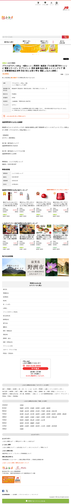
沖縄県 (21, 429)
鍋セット (35, 393)
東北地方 (4, 408)
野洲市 (13, 63)
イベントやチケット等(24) (10, 312)
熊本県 (38, 426)
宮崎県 (48, 426)
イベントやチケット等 (56, 389)
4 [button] (38, 54)
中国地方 (4, 420)
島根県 (27, 420)
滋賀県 (9, 63)
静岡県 (37, 249)
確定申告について (7, 453)
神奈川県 (54, 411)
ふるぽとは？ (31, 441)
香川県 (27, 423)
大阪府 (38, 417)
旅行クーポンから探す (27, 42)
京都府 (4, 249)
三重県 (21, 417)
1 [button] (33, 54)
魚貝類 (15, 389)
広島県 (38, 420)
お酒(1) (5, 308)
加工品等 (4, 391)
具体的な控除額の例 (37, 459)
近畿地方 (4, 63)
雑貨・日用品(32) (8, 342)
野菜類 (41, 389)
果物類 (9, 389)
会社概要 (15, 494)
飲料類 (11, 391)
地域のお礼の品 (14, 393)
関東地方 (4, 411)
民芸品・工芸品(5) (8, 353)
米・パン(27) (6, 304)
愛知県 (64, 414)
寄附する (56, 3)
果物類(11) (6, 293)
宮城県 (32, 408)
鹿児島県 (54, 426)
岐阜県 (54, 414)
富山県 (27, 414)
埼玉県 (38, 411)
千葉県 (43, 411)
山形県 (43, 408)
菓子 (16, 391)
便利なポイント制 (20, 441)
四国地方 (4, 423)
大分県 (43, 426)
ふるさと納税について (8, 447)
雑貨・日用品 (51, 391)
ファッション (60, 391)
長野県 (48, 414)
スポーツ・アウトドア (61, 393)
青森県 (21, 408)
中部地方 (38, 247)
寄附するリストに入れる (36, 501)
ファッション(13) (8, 346)
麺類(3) (5, 327)
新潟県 (21, 414)
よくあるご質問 (45, 3)
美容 (35, 391)
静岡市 (41, 249)
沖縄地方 (4, 428)
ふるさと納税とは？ (7, 441)
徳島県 (21, 423)
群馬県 (32, 411)
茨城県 (21, 411)
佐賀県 (27, 426)
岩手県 (27, 408)
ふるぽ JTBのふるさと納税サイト (7, 16)
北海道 (21, 405)
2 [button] (35, 54)
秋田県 (38, 408)
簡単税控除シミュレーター (9, 459)
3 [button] (37, 54)
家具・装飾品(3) (7, 330)
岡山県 (32, 420)
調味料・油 (42, 391)
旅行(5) (5, 289)
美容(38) (5, 334)
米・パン (24, 389)
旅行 (3, 389)
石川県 (32, 414)
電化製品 (15, 396)
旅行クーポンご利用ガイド (44, 42)
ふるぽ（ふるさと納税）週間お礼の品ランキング (15, 462)
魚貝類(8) (5, 297)
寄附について (44, 447)
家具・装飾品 (28, 391)
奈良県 (48, 417)
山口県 (43, 420)
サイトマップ (35, 494)
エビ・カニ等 (33, 389)
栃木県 (27, 411)
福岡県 (21, 426)
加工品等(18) (6, 315)
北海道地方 (5, 405)
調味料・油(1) (7, 338)
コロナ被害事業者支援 (47, 393)
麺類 (21, 391)
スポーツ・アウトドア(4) (10, 349)
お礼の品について (21, 447)
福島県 (48, 408)
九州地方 (4, 426)
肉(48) (4, 300)
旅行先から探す (8, 42)
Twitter (7, 491)
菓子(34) (5, 323)
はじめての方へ (37, 3)
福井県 (38, 414)
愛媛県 (32, 423)
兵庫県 (43, 417)
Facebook (3, 491)
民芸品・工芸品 (6, 396)
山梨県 (43, 414)
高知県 (38, 423)
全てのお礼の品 (62, 42)
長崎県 (32, 426)
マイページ (51, 3)
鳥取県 (21, 420)
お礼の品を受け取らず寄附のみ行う (16, 116)
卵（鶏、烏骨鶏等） (25, 393)
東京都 (48, 411)
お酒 (46, 389)
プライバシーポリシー (24, 494)
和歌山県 (54, 417)
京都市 (8, 249)
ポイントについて (33, 447)
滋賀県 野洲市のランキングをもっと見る (57, 189)
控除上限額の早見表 (24, 459)
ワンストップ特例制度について (22, 453)
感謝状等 (4, 393)
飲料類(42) (6, 319)
